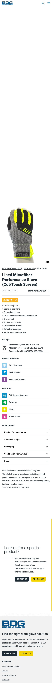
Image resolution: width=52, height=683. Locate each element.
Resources (5, 680)
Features (5, 671)
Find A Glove (38, 579)
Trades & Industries (9, 675)
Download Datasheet (37, 291)
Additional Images (12, 439)
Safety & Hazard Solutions (11, 666)
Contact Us (22, 579)
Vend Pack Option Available (16, 454)
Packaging (9, 447)
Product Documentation (15, 432)
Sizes (6, 461)
